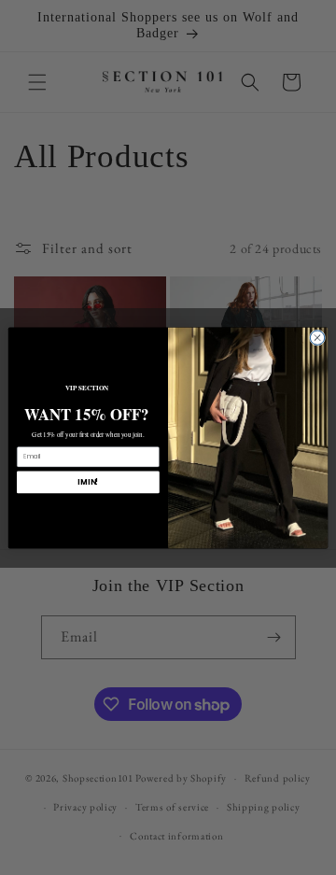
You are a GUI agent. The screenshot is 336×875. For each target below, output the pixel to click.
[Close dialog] (317, 337)
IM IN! (87, 481)
